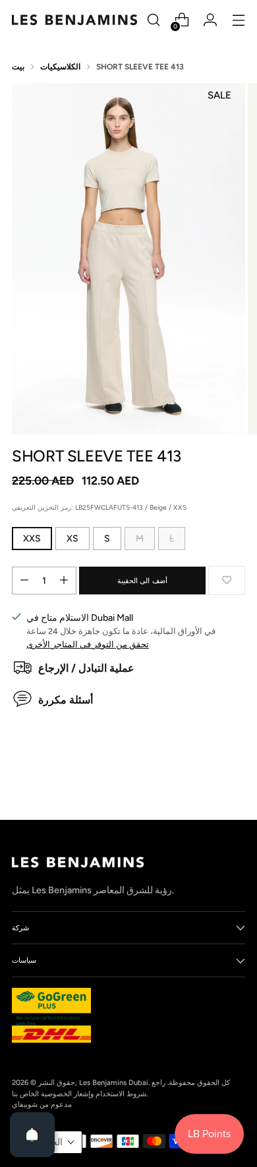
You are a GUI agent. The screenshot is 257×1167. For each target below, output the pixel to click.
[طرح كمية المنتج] (24, 580)
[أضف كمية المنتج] (64, 580)
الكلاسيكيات (60, 66)
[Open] (32, 1134)
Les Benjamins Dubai (113, 1082)
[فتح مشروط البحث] (153, 20)
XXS (32, 538)
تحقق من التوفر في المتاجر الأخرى (87, 644)
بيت (18, 66)
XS (72, 538)
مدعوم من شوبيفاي (42, 1104)
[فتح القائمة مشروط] (238, 20)
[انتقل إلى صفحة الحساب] (209, 20)
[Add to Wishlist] (226, 580)
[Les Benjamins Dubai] (74, 20)
